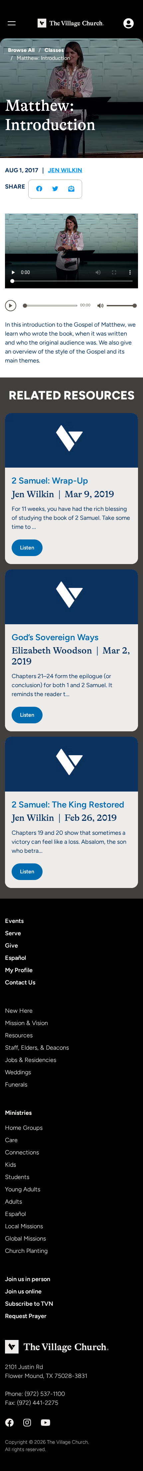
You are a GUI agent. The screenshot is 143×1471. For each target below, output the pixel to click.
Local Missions (24, 1226)
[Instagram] (27, 1422)
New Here (19, 1010)
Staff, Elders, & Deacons (37, 1047)
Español (15, 957)
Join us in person (27, 1279)
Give (11, 945)
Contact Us (20, 982)
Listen (27, 547)
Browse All (21, 50)
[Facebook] (9, 1422)
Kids (10, 1164)
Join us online (23, 1291)
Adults (13, 1201)
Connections (22, 1152)
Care (11, 1140)
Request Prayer (26, 1316)
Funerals (16, 1084)
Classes (54, 50)
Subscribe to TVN (29, 1303)
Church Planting (26, 1250)
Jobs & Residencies (30, 1060)
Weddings (18, 1072)
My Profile (19, 970)
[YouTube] (45, 1422)
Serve (13, 933)
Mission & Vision (26, 1023)
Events (14, 921)
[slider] (50, 306)
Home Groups (24, 1127)
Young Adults (22, 1189)
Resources (19, 1035)
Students (17, 1177)
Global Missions (25, 1238)
